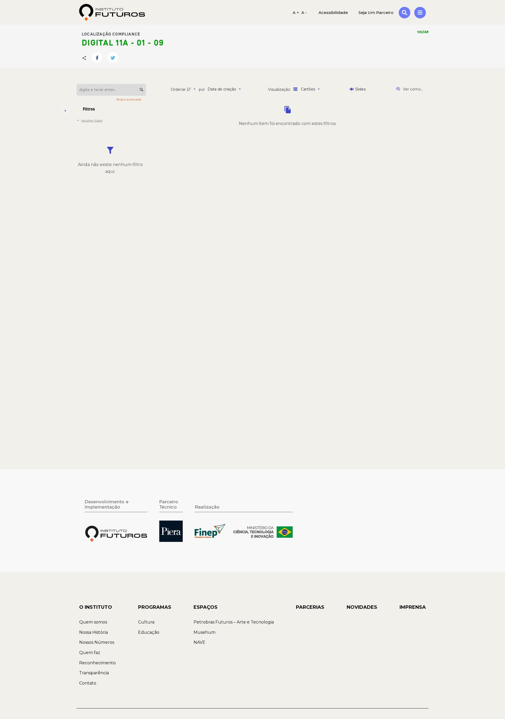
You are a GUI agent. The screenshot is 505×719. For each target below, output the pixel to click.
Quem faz (89, 652)
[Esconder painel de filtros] (65, 110)
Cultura (146, 622)
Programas (154, 607)
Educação (148, 632)
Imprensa (413, 607)
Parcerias (310, 607)
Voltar (422, 32)
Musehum (204, 632)
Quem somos (93, 622)
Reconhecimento (97, 662)
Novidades (362, 607)
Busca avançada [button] (129, 99)
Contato (87, 683)
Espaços (206, 607)
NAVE (199, 642)
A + (296, 12)
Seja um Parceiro (375, 12)
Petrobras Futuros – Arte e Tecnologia (234, 622)
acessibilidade (333, 12)
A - (304, 12)
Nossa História (93, 632)
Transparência (94, 672)
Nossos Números (96, 642)
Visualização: (280, 89)
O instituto (95, 607)
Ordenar (178, 89)
